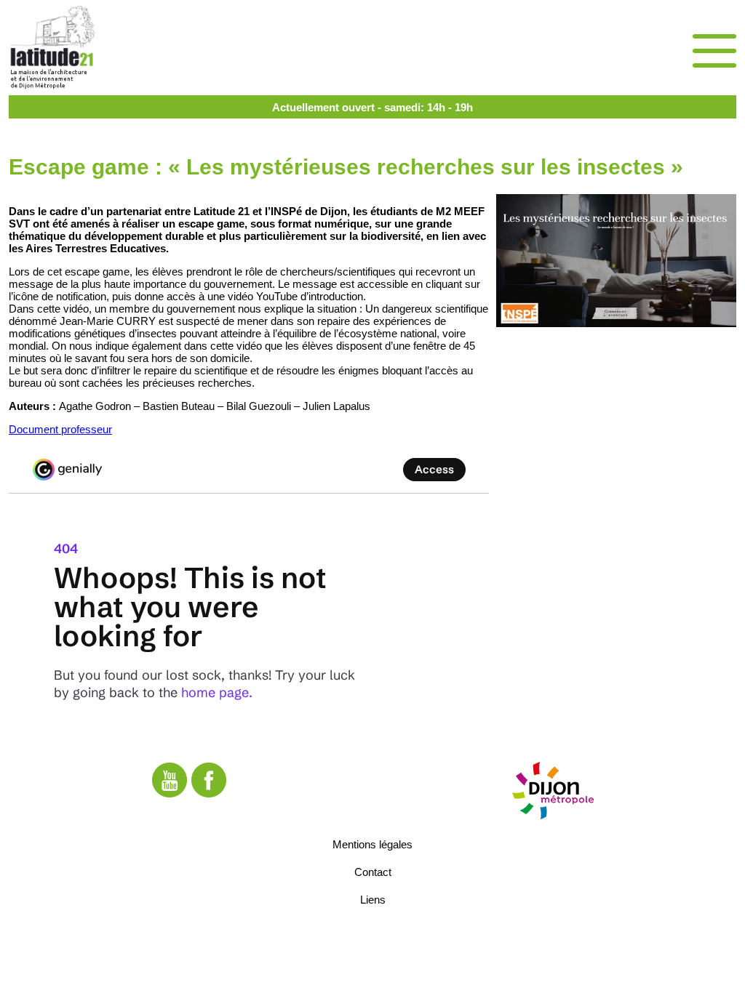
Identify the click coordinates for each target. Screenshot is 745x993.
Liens (373, 899)
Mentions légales (372, 844)
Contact (372, 872)
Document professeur (60, 429)
